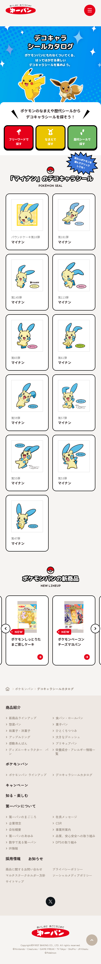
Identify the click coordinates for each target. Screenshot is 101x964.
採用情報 (13, 858)
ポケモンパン (24, 689)
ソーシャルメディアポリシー (72, 876)
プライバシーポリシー (67, 869)
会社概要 (15, 830)
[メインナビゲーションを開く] (89, 10)
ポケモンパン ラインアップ (28, 775)
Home (7, 689)
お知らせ (35, 858)
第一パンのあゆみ (21, 836)
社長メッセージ (66, 817)
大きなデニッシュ (68, 737)
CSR (59, 823)
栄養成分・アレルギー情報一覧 (75, 752)
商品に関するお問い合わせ (24, 869)
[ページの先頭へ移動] (91, 940)
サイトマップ (15, 882)
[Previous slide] (5, 628)
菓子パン (62, 725)
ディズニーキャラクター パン (28, 752)
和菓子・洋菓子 (19, 731)
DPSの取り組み (66, 842)
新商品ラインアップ (22, 718)
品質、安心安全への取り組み (75, 836)
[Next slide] (95, 628)
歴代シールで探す (82, 141)
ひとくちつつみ (66, 731)
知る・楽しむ (17, 795)
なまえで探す (50, 141)
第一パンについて (21, 806)
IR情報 (13, 849)
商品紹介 (13, 707)
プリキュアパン (66, 744)
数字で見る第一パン (22, 842)
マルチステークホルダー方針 (25, 876)
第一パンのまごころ (22, 817)
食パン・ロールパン (69, 718)
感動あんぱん (18, 744)
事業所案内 (63, 830)
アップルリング (19, 737)
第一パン (21, 9)
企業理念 (15, 823)
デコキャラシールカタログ (74, 775)
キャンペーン (17, 785)
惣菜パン (15, 725)
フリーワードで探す (19, 141)
